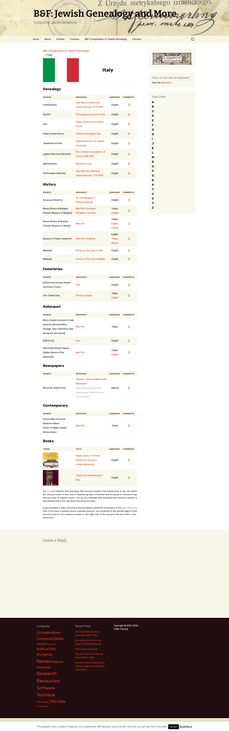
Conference (45, 639)
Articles (60, 39)
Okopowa (57, 661)
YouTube (91, 213)
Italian (115, 238)
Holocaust (52, 644)
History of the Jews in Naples (90, 259)
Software (46, 688)
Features (74, 39)
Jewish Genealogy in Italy (88, 133)
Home (36, 39)
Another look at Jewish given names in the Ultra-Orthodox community (89, 666)
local (89, 202)
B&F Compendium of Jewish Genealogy (106, 39)
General (41, 643)
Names (44, 661)
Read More (185, 726)
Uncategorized (43, 706)
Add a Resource (129, 508)
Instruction (46, 649)
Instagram (81, 213)
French (115, 228)
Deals (58, 638)
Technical (46, 694)
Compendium (48, 632)
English (115, 213)
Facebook (90, 208)
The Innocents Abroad (86, 649)
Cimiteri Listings (84, 295)
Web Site (80, 208)
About (47, 39)
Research (47, 673)
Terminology (43, 702)
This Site (57, 701)
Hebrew (115, 243)
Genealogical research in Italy (90, 114)
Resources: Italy (84, 163)
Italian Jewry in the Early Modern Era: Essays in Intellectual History (88, 460)
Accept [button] (173, 727)
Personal (43, 667)
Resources (48, 680)
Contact (136, 39)
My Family (45, 655)
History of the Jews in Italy (89, 250)
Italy (78, 285)
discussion (166, 82)
